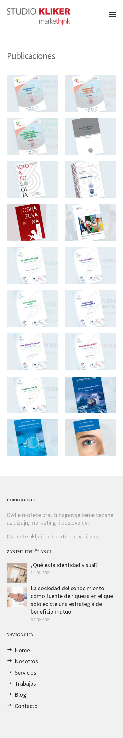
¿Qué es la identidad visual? (64, 565)
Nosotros (26, 661)
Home (22, 650)
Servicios (25, 672)
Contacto (26, 706)
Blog (20, 694)
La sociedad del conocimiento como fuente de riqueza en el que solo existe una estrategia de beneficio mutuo (72, 599)
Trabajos (25, 683)
